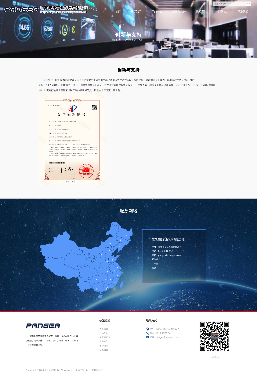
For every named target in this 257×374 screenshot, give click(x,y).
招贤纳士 (222, 11)
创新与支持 (179, 11)
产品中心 (157, 11)
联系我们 (243, 11)
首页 (118, 11)
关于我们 (136, 11)
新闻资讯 (201, 11)
